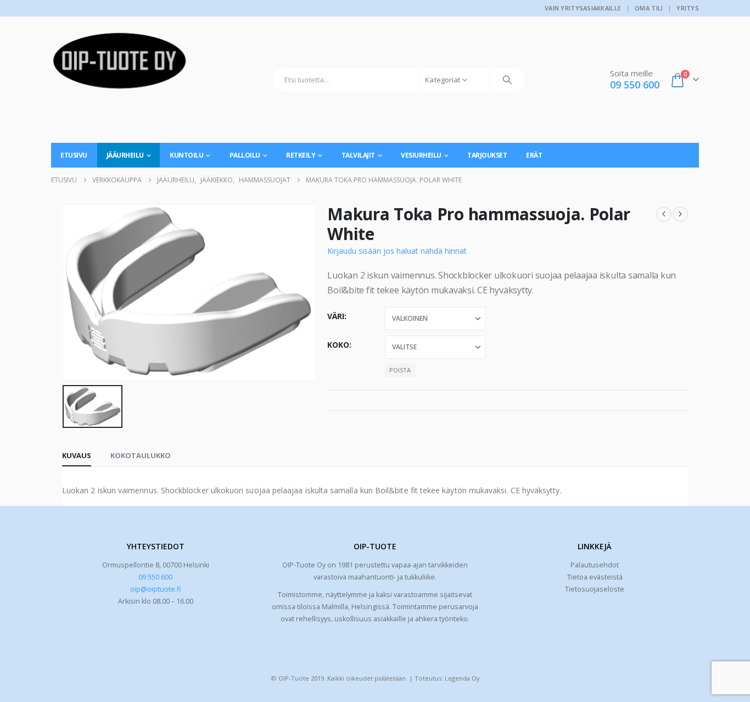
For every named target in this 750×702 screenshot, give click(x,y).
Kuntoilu (186, 155)
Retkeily (300, 155)
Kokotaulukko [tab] (140, 455)
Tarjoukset (487, 155)
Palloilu (245, 155)
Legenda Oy (462, 678)
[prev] (663, 214)
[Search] (507, 80)
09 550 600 (155, 577)
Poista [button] (400, 370)
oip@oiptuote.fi (155, 589)
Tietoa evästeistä (595, 577)
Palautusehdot (594, 565)
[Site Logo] (119, 64)
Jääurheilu (125, 155)
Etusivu (73, 155)
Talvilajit (358, 155)
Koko (338, 344)
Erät (534, 155)
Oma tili (649, 8)
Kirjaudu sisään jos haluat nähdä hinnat (397, 251)
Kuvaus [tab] (76, 455)
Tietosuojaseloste (594, 589)
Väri (335, 316)
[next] (680, 214)
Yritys (687, 8)
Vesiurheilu (421, 155)
